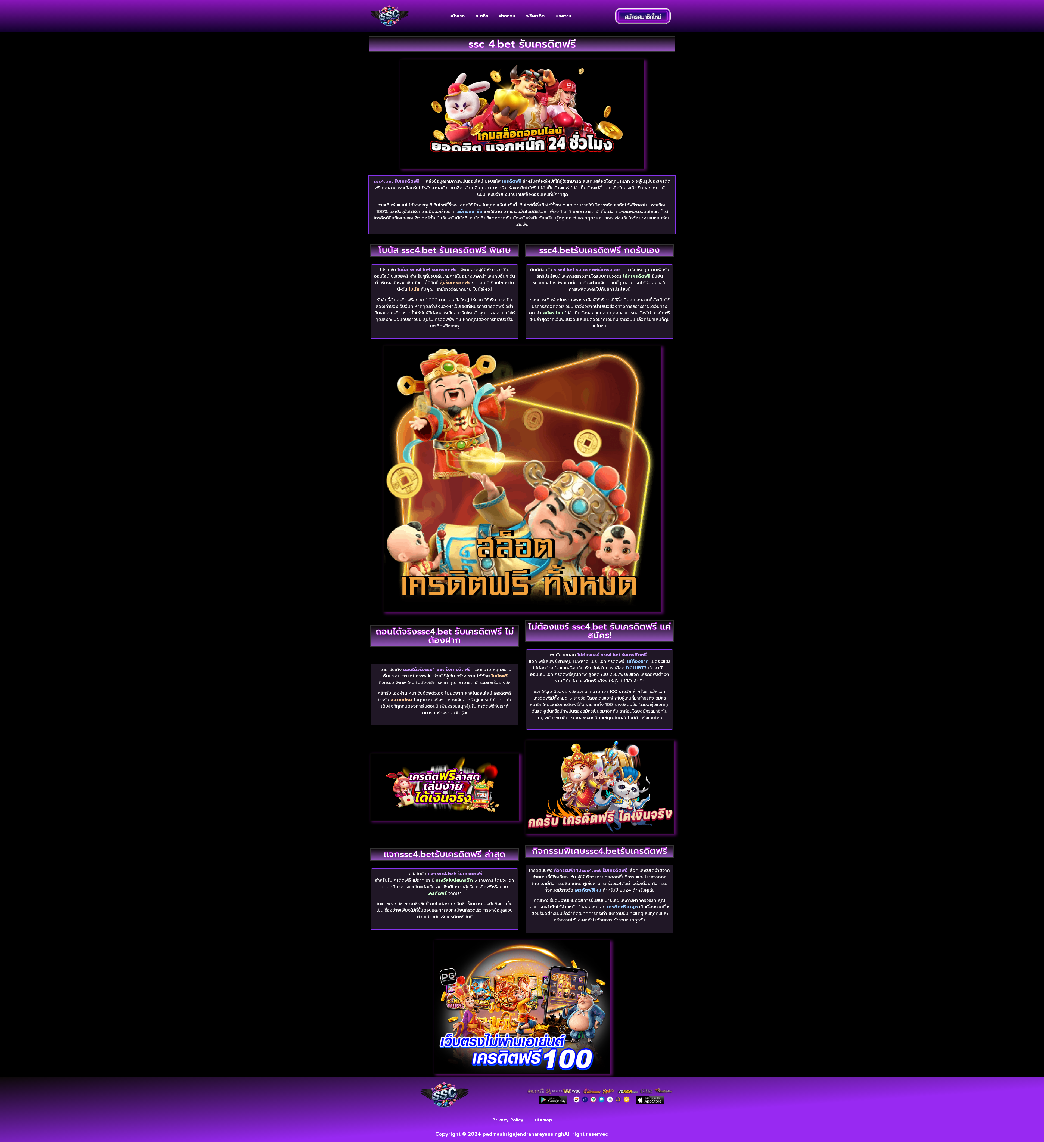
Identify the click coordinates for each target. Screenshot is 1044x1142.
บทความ (563, 16)
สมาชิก (482, 16)
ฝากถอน (507, 16)
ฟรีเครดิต (535, 16)
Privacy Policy (507, 1120)
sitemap (543, 1120)
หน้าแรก (457, 16)
